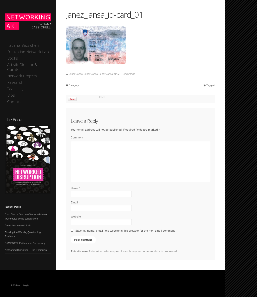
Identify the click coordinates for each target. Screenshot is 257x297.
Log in (26, 285)
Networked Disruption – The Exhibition (26, 250)
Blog (11, 95)
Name (75, 188)
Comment (77, 137)
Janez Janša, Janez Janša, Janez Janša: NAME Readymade (102, 74)
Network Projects (22, 75)
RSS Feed (16, 285)
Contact (14, 101)
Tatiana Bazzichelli (23, 45)
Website (76, 216)
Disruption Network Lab (28, 51)
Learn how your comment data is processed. (149, 251)
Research (15, 82)
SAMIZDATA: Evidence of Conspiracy (25, 243)
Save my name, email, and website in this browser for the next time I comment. (125, 230)
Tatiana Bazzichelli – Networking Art (28, 21)
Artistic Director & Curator (22, 67)
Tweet (102, 97)
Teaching (15, 88)
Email (75, 202)
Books (12, 58)
